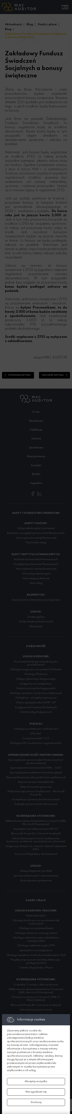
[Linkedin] (39, 493)
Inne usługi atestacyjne (36, 573)
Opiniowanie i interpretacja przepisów (36, 600)
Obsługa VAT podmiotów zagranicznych (36, 743)
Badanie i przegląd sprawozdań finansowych (36, 533)
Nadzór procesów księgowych (35, 688)
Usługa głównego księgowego (36, 679)
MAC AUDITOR (55, 357)
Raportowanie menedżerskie (36, 782)
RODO (36, 474)
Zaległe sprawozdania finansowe (36, 804)
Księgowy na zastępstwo (36, 683)
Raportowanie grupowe (35, 787)
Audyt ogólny (36, 617)
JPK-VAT (36, 733)
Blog (30, 24)
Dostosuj (36, 1102)
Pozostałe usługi (36, 542)
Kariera (36, 438)
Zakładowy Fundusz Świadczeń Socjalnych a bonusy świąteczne (35, 35)
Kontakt (36, 465)
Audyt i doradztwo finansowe (36, 513)
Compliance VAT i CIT (35, 738)
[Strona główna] (19, 7)
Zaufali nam (36, 447)
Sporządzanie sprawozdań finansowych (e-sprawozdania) (36, 762)
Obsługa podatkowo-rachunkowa (36, 729)
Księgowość (36, 646)
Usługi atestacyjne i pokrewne (36, 528)
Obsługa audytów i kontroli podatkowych (36, 693)
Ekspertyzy (36, 626)
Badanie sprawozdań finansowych (36, 559)
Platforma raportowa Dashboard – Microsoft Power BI (36, 793)
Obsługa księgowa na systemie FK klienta (36, 669)
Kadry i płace (47, 24)
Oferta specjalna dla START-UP (36, 702)
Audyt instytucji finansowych (36, 621)
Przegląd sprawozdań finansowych (35, 564)
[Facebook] (33, 493)
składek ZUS (14, 102)
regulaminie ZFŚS (52, 190)
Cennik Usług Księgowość (36, 712)
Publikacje (36, 430)
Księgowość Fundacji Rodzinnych (36, 707)
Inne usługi (36, 583)
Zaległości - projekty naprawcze (36, 698)
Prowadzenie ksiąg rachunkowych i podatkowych (36, 663)
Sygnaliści (36, 483)
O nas (36, 412)
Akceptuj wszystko (36, 1081)
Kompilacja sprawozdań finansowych (36, 799)
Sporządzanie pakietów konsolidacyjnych (36, 772)
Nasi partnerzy (36, 456)
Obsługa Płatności (36, 674)
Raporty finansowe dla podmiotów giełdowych (36, 777)
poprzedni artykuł (19, 375)
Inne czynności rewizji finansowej (36, 538)
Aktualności (13, 24)
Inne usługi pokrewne (36, 578)
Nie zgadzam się (36, 1092)
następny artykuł (53, 375)
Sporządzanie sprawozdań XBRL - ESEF (36, 768)
